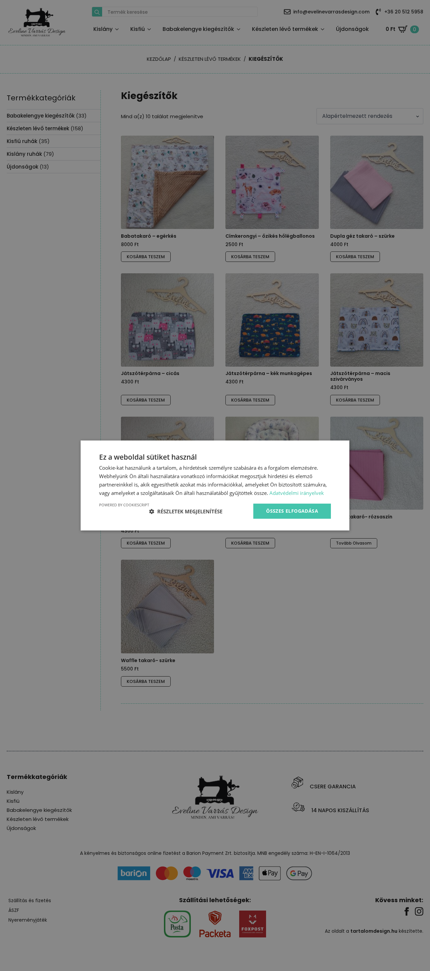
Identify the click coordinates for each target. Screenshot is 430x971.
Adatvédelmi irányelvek (296, 493)
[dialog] (215, 485)
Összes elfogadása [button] (292, 511)
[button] (185, 511)
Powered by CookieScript (124, 504)
